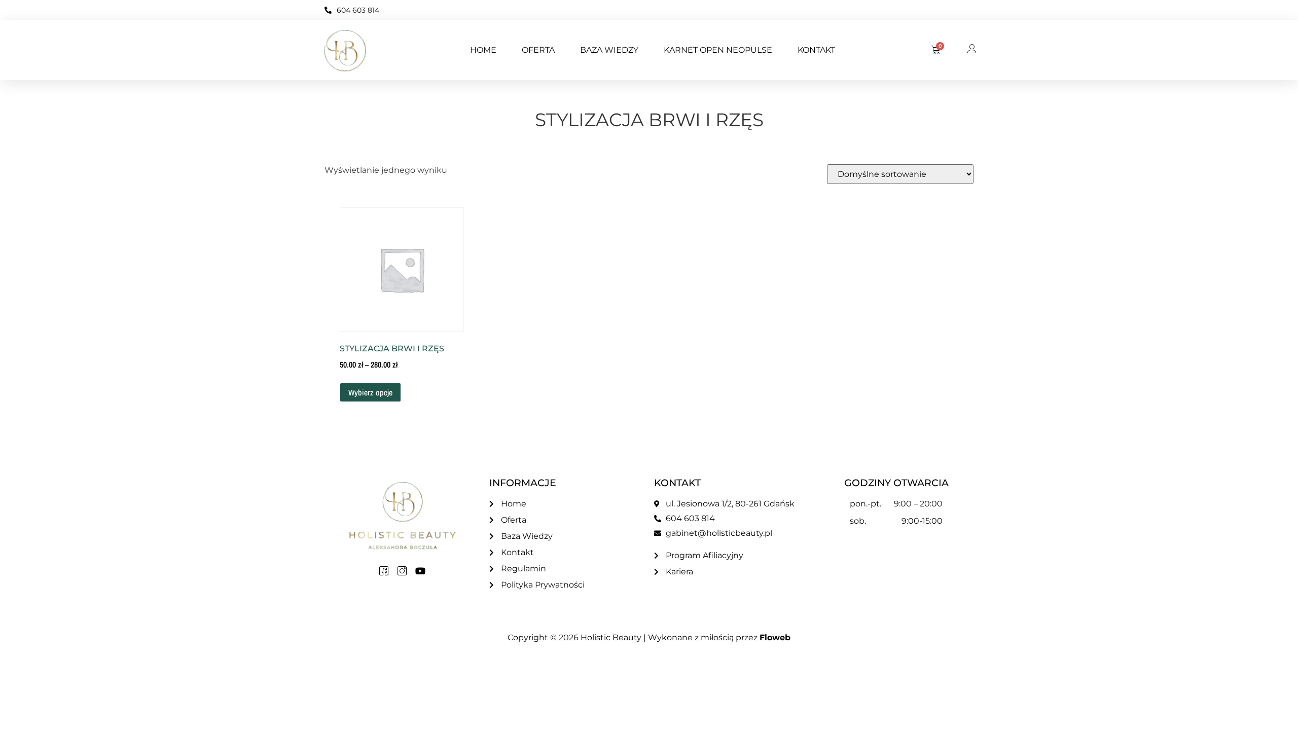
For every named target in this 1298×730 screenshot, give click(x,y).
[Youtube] (420, 571)
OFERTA (538, 50)
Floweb (775, 637)
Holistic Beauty (611, 637)
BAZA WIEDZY (609, 50)
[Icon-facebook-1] (384, 571)
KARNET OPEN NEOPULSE (718, 50)
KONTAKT (816, 50)
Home (483, 50)
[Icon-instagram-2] (402, 571)
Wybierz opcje (370, 392)
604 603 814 (358, 10)
